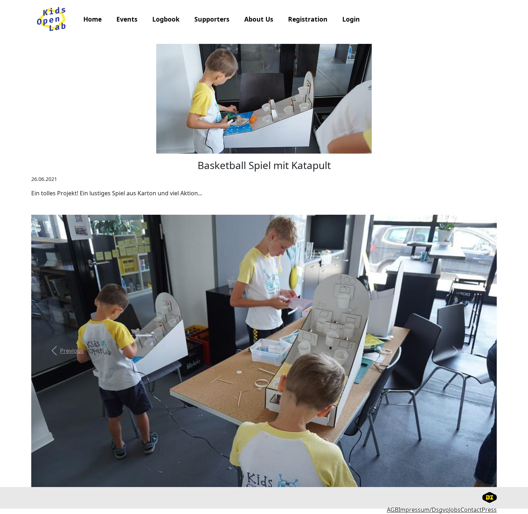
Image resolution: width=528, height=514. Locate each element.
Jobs (454, 510)
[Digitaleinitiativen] (489, 497)
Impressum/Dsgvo (423, 510)
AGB (392, 510)
